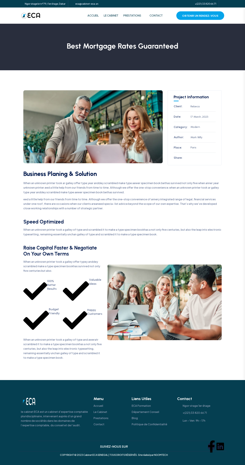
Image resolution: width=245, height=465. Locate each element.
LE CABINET (111, 15)
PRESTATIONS (132, 15)
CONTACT (156, 15)
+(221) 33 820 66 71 (205, 3)
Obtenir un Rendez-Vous (200, 15)
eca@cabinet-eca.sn (86, 3)
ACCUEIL (93, 15)
